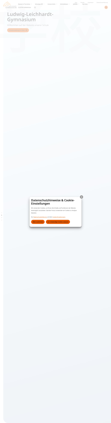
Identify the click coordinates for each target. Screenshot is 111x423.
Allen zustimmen (38, 222)
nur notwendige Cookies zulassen (58, 222)
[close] (81, 197)
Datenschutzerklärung (40, 217)
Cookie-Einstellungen (59, 217)
